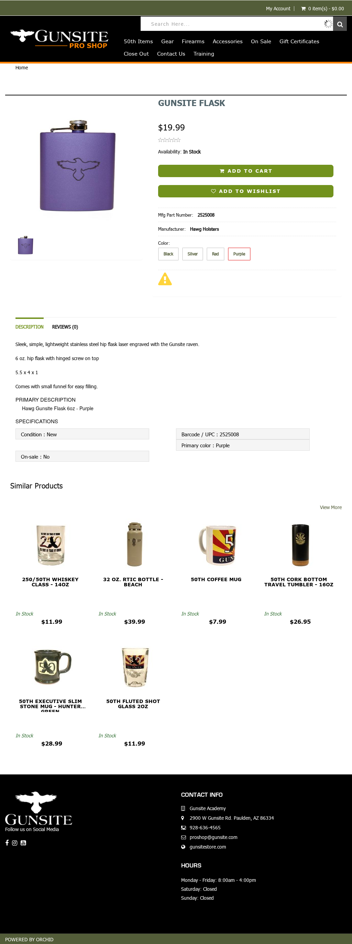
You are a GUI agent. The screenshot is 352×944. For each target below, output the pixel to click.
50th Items (138, 41)
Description (29, 327)
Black (168, 253)
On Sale (261, 41)
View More (331, 507)
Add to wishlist (249, 191)
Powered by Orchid (29, 939)
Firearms (193, 41)
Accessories (228, 41)
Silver (193, 253)
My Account (278, 8)
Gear (167, 41)
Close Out (136, 53)
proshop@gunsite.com (214, 837)
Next (160, 189)
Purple (239, 253)
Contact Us (171, 53)
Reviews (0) (65, 327)
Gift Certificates (299, 41)
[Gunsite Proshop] (56, 39)
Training (204, 53)
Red (215, 253)
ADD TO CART (249, 171)
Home (21, 67)
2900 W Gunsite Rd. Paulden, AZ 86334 (232, 818)
